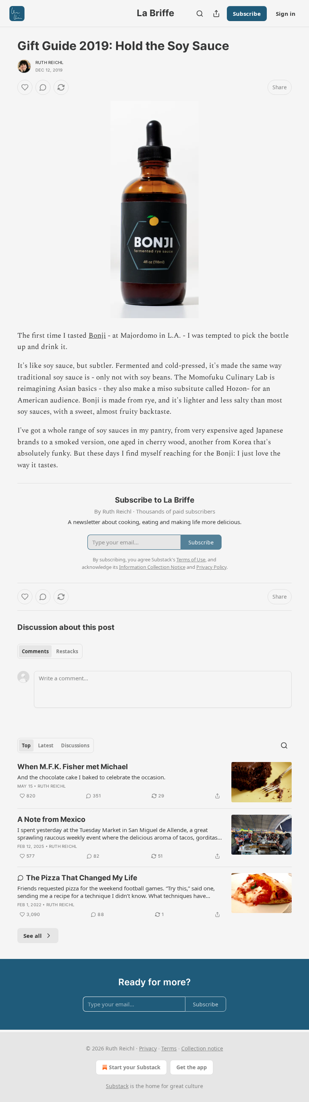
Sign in (285, 13)
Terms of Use (190, 559)
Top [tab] (26, 745)
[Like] (24, 87)
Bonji (97, 335)
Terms (169, 1048)
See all (32, 935)
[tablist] (50, 651)
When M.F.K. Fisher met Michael (72, 766)
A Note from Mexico (51, 819)
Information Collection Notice (152, 567)
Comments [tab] (35, 651)
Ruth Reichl (49, 62)
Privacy (148, 1048)
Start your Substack (135, 1067)
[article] (154, 782)
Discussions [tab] (75, 745)
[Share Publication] (216, 13)
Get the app (191, 1067)
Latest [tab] (46, 745)
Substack (117, 1086)
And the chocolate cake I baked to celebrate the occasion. (91, 777)
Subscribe (247, 13)
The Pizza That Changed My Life (81, 877)
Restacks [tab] (67, 651)
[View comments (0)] (42, 87)
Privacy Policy (211, 567)
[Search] (199, 13)
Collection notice (202, 1048)
